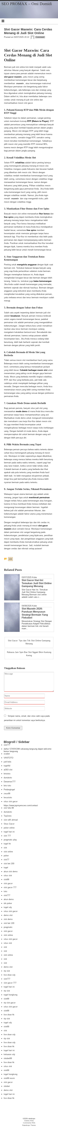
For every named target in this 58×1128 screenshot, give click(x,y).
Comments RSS (29, 1123)
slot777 (7, 745)
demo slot (8, 915)
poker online (9, 828)
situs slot (8, 875)
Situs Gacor (9, 824)
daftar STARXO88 (12, 749)
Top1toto (7, 816)
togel (6, 867)
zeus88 (7, 793)
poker (6, 855)
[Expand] (3, 21)
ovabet (7, 754)
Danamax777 (9, 781)
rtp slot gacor (9, 1003)
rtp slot (7, 971)
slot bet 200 (9, 863)
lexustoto (8, 797)
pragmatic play (10, 840)
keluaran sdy (9, 1054)
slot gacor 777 (10, 887)
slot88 (6, 879)
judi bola (7, 762)
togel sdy (8, 907)
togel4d (7, 766)
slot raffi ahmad (11, 820)
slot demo (8, 919)
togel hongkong (10, 995)
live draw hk (9, 1014)
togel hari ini (9, 832)
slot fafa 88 (9, 808)
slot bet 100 (9, 923)
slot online (8, 851)
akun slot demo (10, 871)
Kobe (34, 577)
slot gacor (8, 883)
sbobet (7, 1086)
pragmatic (8, 927)
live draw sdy (9, 975)
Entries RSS (29, 1121)
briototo (7, 773)
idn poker (8, 903)
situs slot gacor (10, 801)
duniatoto (8, 777)
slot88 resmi (9, 1078)
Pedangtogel (9, 789)
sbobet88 (8, 1058)
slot (35, 494)
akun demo (9, 899)
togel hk (7, 844)
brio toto (7, 785)
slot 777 (7, 836)
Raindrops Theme (29, 1125)
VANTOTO (8, 758)
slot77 (6, 859)
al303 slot (8, 770)
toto (5, 891)
